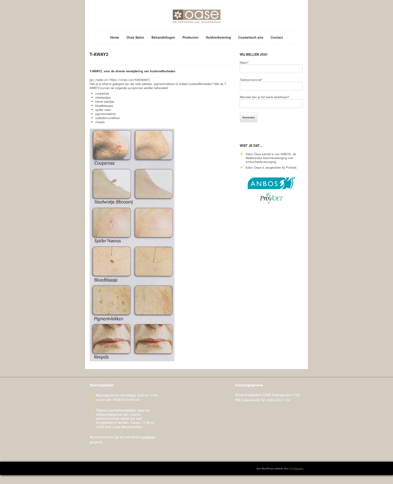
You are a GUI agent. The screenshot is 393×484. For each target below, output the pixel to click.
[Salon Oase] (196, 16)
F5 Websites (296, 468)
